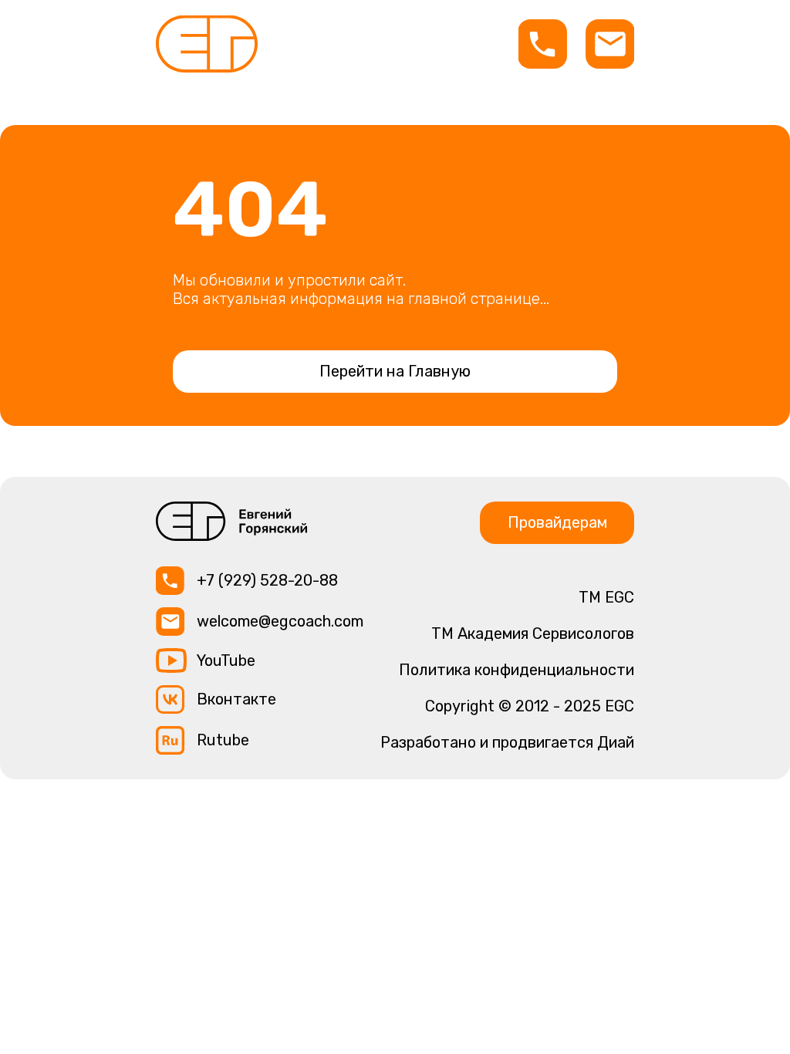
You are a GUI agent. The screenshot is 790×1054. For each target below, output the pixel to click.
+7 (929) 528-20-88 (267, 580)
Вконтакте (236, 699)
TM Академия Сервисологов (532, 633)
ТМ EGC (606, 597)
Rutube (223, 740)
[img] (207, 44)
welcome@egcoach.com (280, 621)
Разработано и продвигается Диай (507, 742)
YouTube (226, 660)
